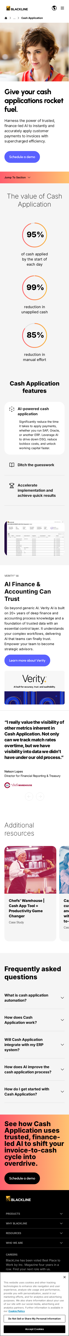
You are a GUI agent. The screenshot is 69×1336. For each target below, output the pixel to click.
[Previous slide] (29, 796)
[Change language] (54, 8)
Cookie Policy (16, 1311)
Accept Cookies (34, 1329)
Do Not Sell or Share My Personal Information (34, 1318)
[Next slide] (40, 796)
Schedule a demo (22, 157)
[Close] (65, 1277)
